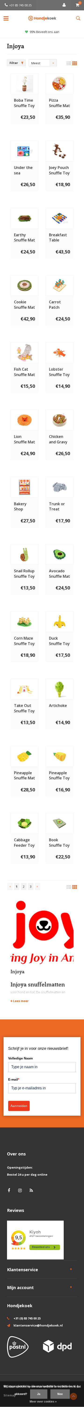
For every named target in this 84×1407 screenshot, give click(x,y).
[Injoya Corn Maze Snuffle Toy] (24, 621)
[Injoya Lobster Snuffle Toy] (59, 352)
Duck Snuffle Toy (59, 641)
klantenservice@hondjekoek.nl (38, 1325)
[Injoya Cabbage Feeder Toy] (24, 823)
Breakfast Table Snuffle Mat (59, 237)
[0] (77, 5)
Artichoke (58, 705)
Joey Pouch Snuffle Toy (59, 170)
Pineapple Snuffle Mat (24, 775)
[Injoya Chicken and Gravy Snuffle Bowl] (59, 420)
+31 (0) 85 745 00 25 (27, 1318)
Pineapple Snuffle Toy (59, 775)
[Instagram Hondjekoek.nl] (20, 1190)
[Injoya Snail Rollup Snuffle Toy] (24, 554)
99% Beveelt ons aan (44, 32)
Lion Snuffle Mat (24, 439)
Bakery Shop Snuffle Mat (24, 506)
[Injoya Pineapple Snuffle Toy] (59, 756)
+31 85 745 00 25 (20, 5)
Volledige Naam (20, 1058)
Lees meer (20, 1001)
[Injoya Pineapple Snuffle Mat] (24, 756)
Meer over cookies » (43, 1401)
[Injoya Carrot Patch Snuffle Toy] (59, 285)
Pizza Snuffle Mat (59, 103)
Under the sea (23, 170)
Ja (38, 1394)
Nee (60, 1394)
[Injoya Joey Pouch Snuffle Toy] (59, 151)
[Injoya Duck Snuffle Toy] (59, 621)
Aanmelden (18, 1106)
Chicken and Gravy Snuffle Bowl (58, 439)
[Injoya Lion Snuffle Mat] (24, 420)
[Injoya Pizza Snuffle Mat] (59, 83)
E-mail (13, 1079)
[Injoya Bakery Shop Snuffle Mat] (24, 487)
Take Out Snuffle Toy (24, 708)
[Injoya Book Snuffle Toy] (59, 823)
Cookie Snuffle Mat (24, 304)
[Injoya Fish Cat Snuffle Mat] (24, 352)
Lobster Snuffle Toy (59, 372)
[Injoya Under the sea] (24, 151)
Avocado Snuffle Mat (59, 573)
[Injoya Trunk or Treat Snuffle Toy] (59, 487)
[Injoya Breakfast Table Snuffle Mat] (59, 218)
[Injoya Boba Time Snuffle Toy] (24, 83)
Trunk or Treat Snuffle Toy (59, 506)
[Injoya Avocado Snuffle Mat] (59, 554)
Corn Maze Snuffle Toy (24, 641)
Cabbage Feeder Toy (24, 842)
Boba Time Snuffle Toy (24, 103)
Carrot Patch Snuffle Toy (59, 304)
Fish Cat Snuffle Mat (24, 372)
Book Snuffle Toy (59, 842)
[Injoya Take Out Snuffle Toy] (24, 689)
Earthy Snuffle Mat (24, 237)
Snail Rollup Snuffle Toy (24, 573)
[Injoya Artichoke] (59, 689)
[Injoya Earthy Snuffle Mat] (24, 218)
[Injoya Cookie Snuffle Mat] (24, 285)
